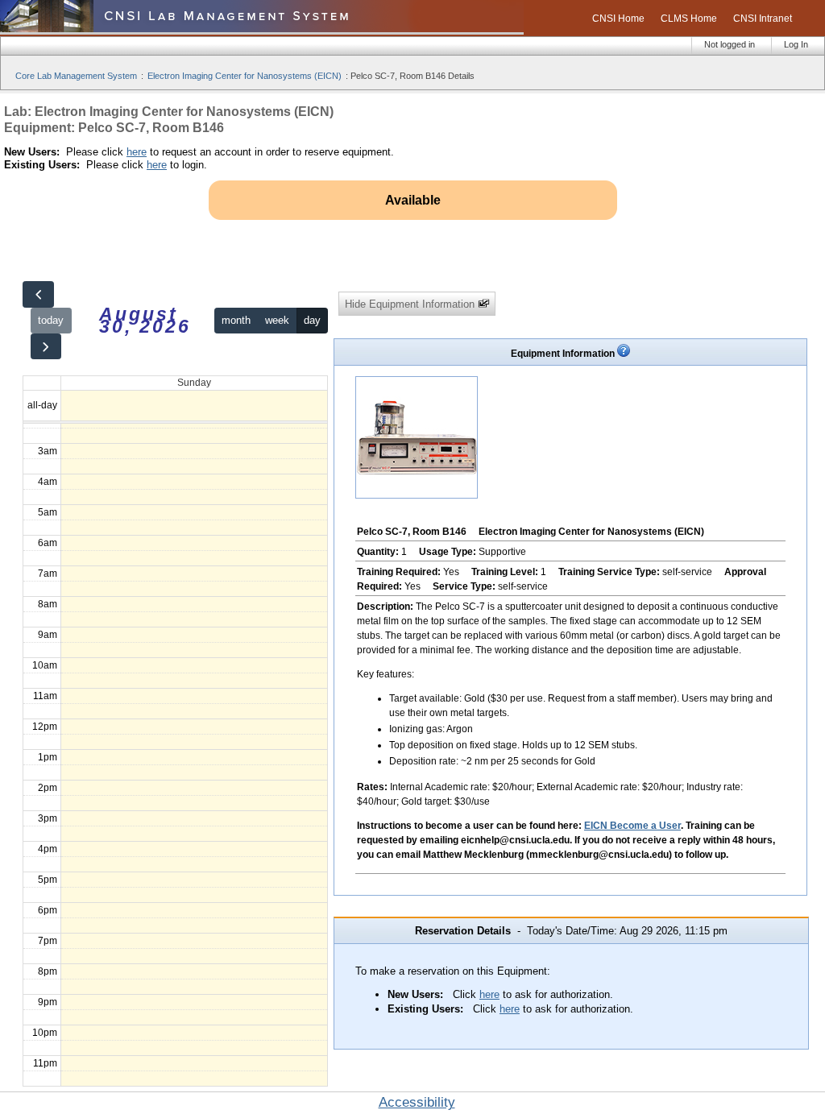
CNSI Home (618, 18)
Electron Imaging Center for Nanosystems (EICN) (244, 76)
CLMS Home (689, 18)
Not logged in (729, 44)
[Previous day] (38, 294)
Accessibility (417, 1102)
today (51, 320)
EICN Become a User (632, 825)
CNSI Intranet (762, 18)
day (312, 320)
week (277, 320)
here (136, 152)
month (236, 320)
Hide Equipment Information (411, 304)
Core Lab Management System (76, 76)
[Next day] (46, 346)
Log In (796, 44)
